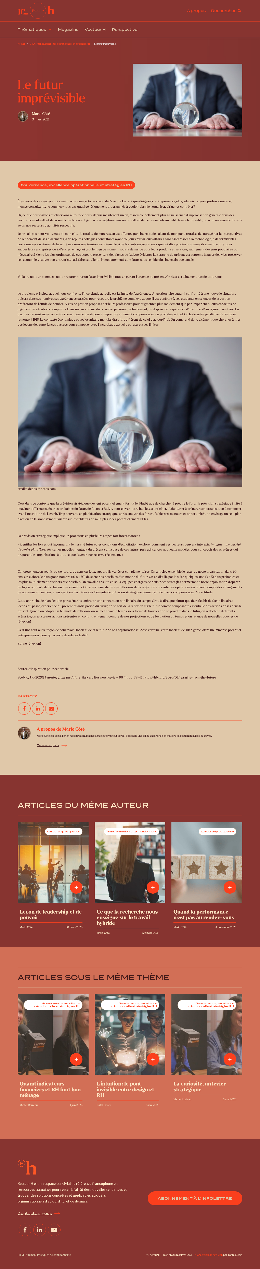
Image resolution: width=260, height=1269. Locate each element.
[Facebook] (24, 708)
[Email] (51, 708)
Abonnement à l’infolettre (195, 1198)
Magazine (68, 30)
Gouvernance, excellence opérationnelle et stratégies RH (76, 185)
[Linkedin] (38, 708)
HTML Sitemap (27, 1254)
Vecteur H (95, 30)
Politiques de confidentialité (54, 1254)
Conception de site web (209, 1254)
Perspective (125, 30)
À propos (196, 10)
